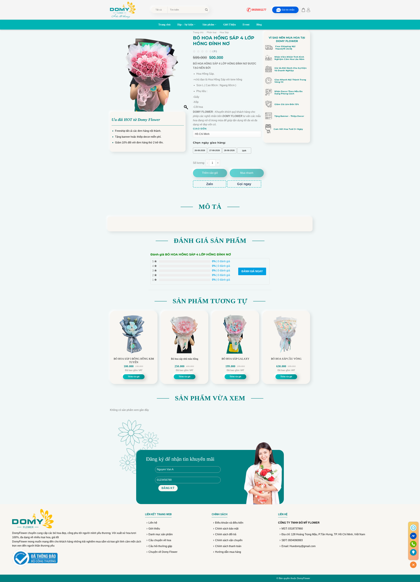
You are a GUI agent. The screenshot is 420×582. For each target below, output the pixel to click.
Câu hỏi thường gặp (160, 546)
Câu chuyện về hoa (159, 540)
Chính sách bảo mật (226, 528)
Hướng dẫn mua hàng (228, 551)
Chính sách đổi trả (225, 534)
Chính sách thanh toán (228, 546)
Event (246, 24)
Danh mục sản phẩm (160, 534)
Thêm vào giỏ (210, 172)
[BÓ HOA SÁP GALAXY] (235, 333)
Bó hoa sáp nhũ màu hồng (184, 358)
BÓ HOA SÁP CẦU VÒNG (286, 358)
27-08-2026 (214, 150)
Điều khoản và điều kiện (229, 522)
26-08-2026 (200, 150)
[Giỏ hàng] (302, 10)
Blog (259, 24)
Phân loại (211, 32)
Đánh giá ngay (252, 271)
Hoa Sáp (224, 32)
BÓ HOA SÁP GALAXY (235, 358)
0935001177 (259, 9)
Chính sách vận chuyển (228, 540)
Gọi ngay (244, 184)
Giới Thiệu (229, 24)
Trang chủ (164, 24)
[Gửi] (206, 10)
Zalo (209, 184)
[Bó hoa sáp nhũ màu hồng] (184, 333)
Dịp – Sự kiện (185, 24)
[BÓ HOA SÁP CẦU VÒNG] (286, 333)
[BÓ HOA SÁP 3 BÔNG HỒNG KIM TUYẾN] (133, 333)
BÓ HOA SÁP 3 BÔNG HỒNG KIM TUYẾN (134, 360)
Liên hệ (152, 522)
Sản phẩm (208, 24)
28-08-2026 (229, 150)
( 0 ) (215, 51)
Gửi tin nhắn (288, 9)
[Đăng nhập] (308, 10)
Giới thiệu (154, 528)
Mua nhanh (246, 172)
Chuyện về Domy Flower (162, 551)
